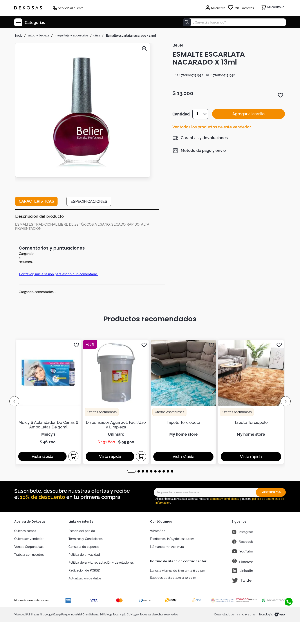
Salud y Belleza (38, 35)
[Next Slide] (286, 401)
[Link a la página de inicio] (18, 35)
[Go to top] (289, 587)
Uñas (96, 35)
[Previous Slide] (14, 401)
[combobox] (234, 22)
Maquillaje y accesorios (71, 35)
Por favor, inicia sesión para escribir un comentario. (58, 274)
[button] (82, 110)
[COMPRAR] (74, 456)
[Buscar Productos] (187, 22)
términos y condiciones (224, 498)
